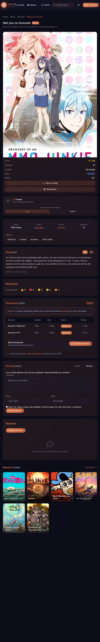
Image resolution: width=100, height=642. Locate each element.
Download (66, 326)
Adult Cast (12, 239)
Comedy (23, 239)
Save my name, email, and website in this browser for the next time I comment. (44, 407)
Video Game (47, 239)
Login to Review (16, 430)
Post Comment (15, 411)
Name (8, 396)
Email (53, 396)
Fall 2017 (21, 17)
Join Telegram (91, 5)
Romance (34, 239)
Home (5, 17)
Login (27, 211)
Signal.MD (38, 228)
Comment (10, 375)
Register (73, 211)
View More (90, 467)
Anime (12, 17)
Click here (66, 311)
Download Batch (82, 344)
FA (91, 252)
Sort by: (77, 366)
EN (85, 252)
